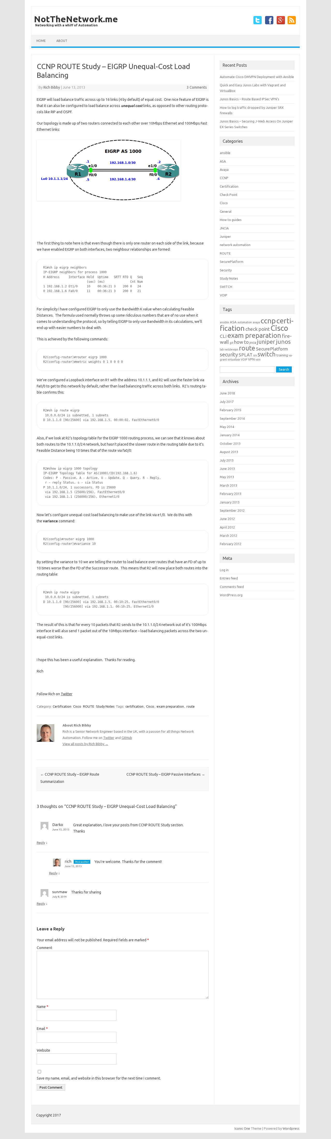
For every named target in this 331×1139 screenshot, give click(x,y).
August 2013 (229, 452)
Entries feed (229, 578)
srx (255, 355)
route (190, 706)
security (229, 354)
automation (244, 322)
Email (42, 1029)
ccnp (268, 321)
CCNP (224, 178)
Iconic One (242, 1128)
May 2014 (227, 427)
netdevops (231, 349)
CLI (223, 336)
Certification (62, 706)
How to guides (231, 219)
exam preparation (170, 706)
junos (283, 341)
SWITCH (226, 286)
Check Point (228, 194)
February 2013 (230, 493)
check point (257, 329)
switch (267, 354)
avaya (256, 322)
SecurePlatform (231, 261)
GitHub (127, 737)
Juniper (225, 236)
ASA (223, 161)
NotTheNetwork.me (76, 19)
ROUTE (88, 706)
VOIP (223, 295)
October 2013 (230, 443)
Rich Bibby (51, 87)
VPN (251, 359)
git (231, 342)
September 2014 (232, 418)
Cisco (77, 706)
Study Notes (105, 706)
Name (42, 1007)
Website (43, 1050)
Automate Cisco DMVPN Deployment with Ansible (257, 77)
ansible (225, 153)
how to (241, 342)
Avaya (224, 169)
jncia (253, 343)
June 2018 (227, 393)
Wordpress (291, 1128)
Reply (41, 842)
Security (226, 270)
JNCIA (224, 228)
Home (41, 40)
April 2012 (227, 527)
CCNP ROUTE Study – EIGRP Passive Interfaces (165, 774)
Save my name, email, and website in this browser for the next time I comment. (99, 1078)
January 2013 (229, 502)
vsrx (257, 359)
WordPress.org (231, 595)
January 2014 (229, 435)
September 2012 (232, 510)
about (61, 40)
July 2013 (227, 460)
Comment (44, 948)
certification (134, 706)
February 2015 (230, 410)
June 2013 (227, 468)
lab (222, 349)
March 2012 (228, 535)
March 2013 (228, 485)
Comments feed (232, 586)
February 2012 (230, 544)
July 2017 (227, 401)
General (225, 211)
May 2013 (227, 477)
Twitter (66, 694)
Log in (224, 570)
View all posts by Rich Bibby (85, 744)
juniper (266, 342)
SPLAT (245, 354)
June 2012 (227, 519)
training (282, 355)
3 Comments (197, 87)
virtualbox (234, 359)
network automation (235, 245)
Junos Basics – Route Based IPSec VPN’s (249, 99)
